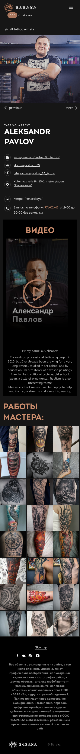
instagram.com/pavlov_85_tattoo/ (37, 157)
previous (15, 108)
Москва (27, 15)
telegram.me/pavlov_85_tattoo (34, 173)
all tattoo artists (22, 29)
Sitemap (41, 647)
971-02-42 (51, 207)
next (69, 108)
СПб (12, 15)
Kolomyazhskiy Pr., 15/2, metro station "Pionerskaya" (39, 183)
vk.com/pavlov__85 (27, 165)
